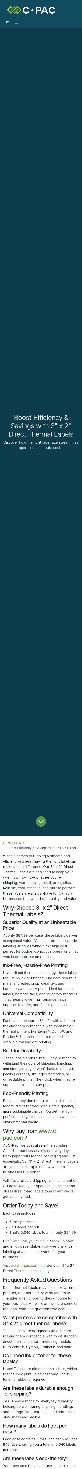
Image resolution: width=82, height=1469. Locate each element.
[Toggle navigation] (16, 22)
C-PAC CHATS (14, 843)
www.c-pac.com (24, 1265)
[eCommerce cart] (7, 22)
